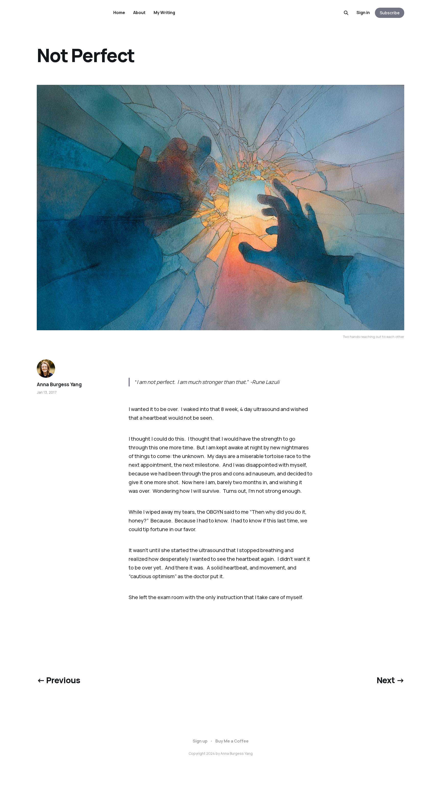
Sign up (200, 741)
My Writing (164, 12)
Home (119, 12)
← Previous (58, 680)
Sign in (363, 12)
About (139, 12)
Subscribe (390, 13)
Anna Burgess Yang (59, 384)
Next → (390, 680)
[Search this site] (346, 13)
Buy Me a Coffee (232, 741)
